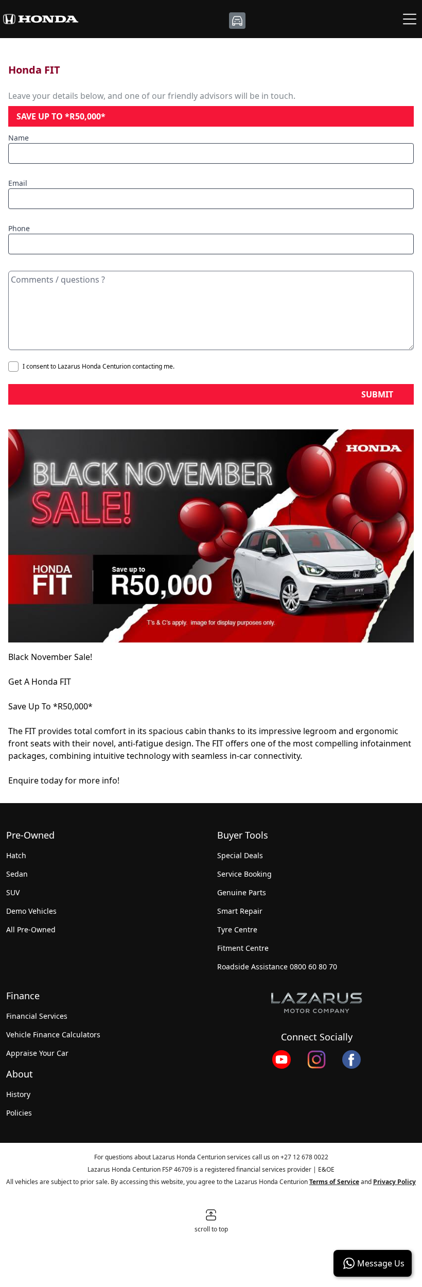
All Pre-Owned (31, 929)
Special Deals (240, 855)
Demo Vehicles (31, 911)
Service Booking (244, 874)
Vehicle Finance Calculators (53, 1034)
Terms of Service (334, 1181)
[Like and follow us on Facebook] (351, 1059)
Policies (19, 1113)
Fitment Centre (243, 948)
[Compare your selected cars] (237, 20)
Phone (19, 228)
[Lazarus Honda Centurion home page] (40, 19)
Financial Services (36, 1016)
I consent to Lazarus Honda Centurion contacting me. (98, 366)
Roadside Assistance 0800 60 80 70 (277, 966)
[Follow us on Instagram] (316, 1059)
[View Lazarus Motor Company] (316, 1003)
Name (18, 138)
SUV (13, 892)
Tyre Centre (237, 929)
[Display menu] (409, 19)
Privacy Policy (394, 1181)
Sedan (17, 874)
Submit (377, 394)
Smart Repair (239, 911)
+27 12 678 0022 (304, 1157)
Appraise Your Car (37, 1053)
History (18, 1094)
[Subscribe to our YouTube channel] (281, 1059)
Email (17, 183)
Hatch (16, 855)
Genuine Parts (241, 892)
